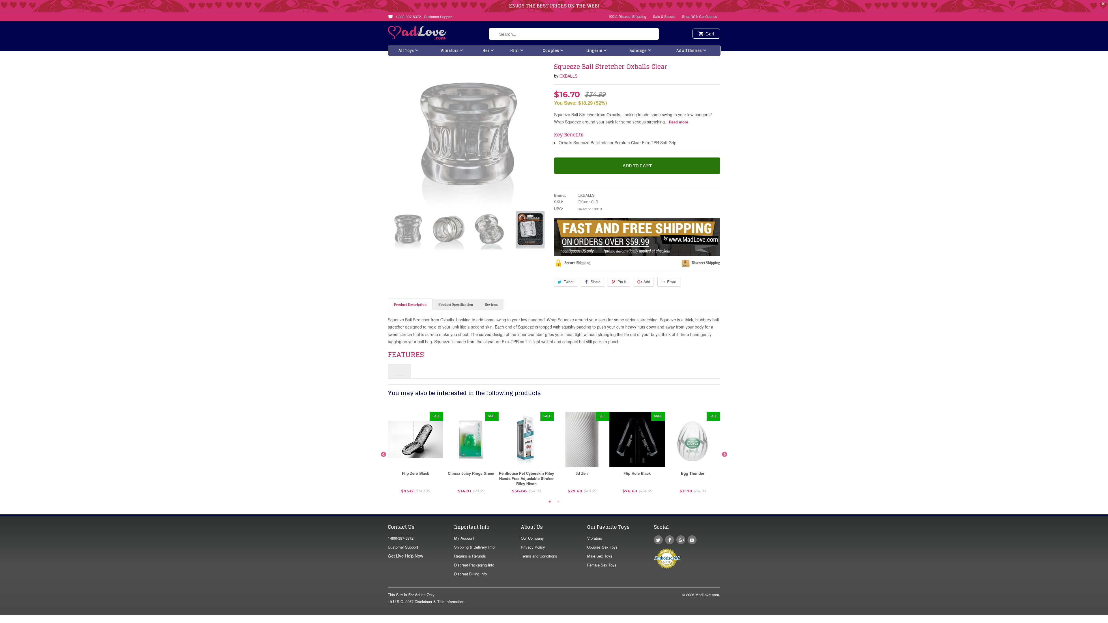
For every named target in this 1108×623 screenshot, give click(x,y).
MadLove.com (707, 594)
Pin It (621, 281)
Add (646, 281)
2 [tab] (558, 502)
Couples (551, 50)
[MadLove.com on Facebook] (669, 539)
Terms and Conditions (539, 556)
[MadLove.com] (417, 38)
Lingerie (593, 50)
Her (485, 50)
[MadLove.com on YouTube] (692, 539)
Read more (678, 122)
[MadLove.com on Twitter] (658, 539)
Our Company (532, 538)
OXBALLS (568, 76)
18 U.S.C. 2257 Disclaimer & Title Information (426, 601)
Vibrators (449, 50)
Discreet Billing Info (470, 574)
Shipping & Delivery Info (474, 547)
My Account (464, 538)
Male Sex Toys (599, 556)
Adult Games (689, 50)
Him (514, 50)
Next (724, 454)
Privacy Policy (533, 547)
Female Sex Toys (602, 565)
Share (595, 281)
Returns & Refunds (470, 556)
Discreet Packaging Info (474, 565)
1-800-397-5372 (400, 538)
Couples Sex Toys (602, 547)
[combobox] (574, 34)
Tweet (569, 281)
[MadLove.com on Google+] (680, 539)
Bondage (638, 50)
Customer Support (403, 547)
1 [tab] (550, 502)
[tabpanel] (415, 455)
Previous (383, 454)
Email (672, 281)
